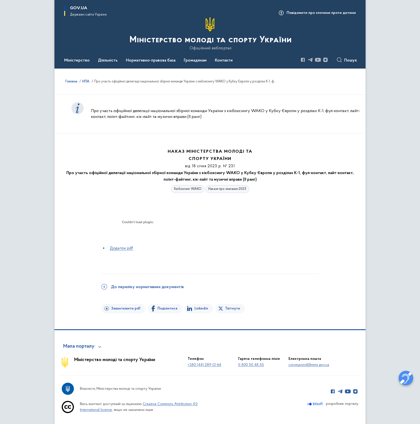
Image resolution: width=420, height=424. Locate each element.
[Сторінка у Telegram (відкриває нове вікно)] (310, 60)
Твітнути (232, 308)
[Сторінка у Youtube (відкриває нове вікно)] (318, 60)
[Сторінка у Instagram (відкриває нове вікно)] (325, 60)
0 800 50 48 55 (251, 365)
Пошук (350, 60)
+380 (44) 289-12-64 (204, 365)
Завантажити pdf (125, 308)
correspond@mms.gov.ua (309, 365)
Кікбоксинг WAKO (187, 189)
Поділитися (167, 308)
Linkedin (201, 308)
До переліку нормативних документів (147, 287)
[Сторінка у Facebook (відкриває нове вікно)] (303, 60)
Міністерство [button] (77, 60)
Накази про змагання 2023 (227, 189)
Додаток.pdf (121, 248)
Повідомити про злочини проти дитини (321, 13)
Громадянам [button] (195, 60)
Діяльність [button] (108, 60)
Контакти (224, 60)
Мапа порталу (79, 346)
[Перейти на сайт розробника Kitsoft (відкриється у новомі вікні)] (316, 404)
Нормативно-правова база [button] (150, 60)
